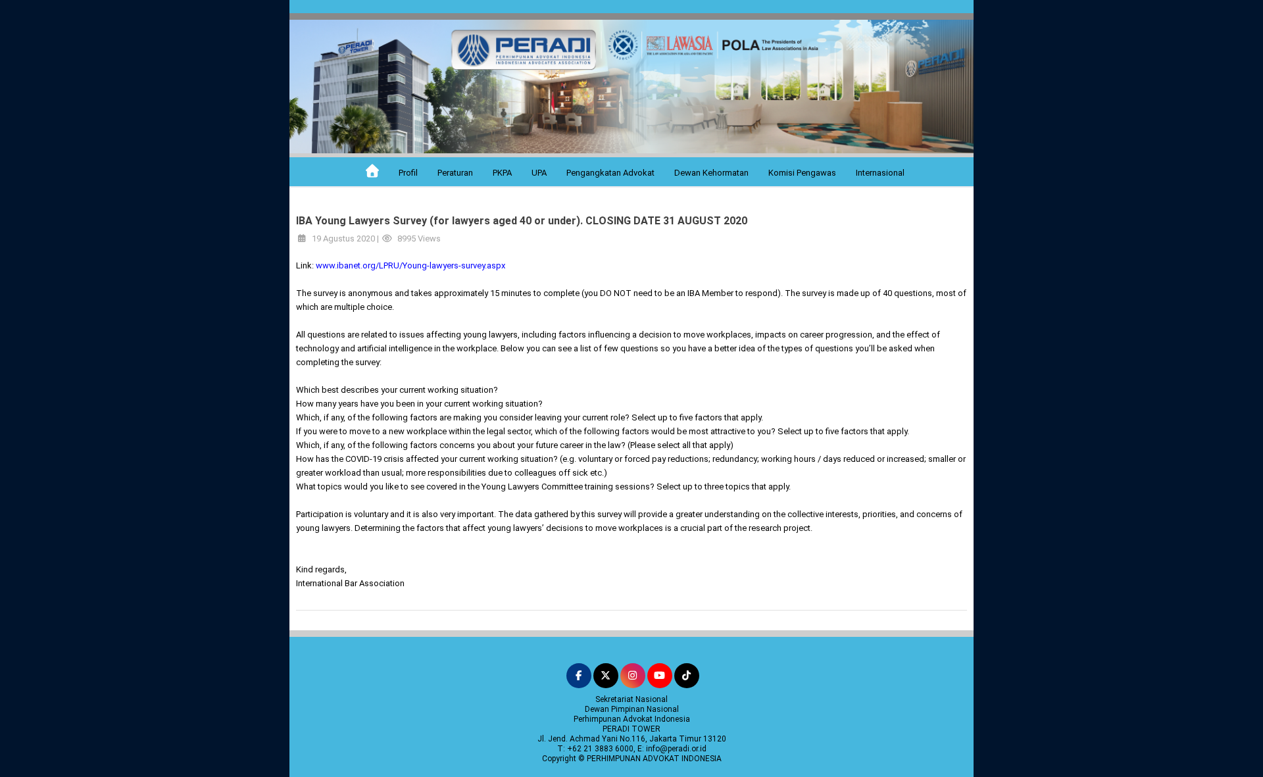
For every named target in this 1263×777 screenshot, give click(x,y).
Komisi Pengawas (802, 173)
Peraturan (455, 173)
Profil (408, 173)
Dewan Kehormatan (711, 173)
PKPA (502, 173)
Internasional (880, 173)
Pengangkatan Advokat (610, 173)
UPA (539, 173)
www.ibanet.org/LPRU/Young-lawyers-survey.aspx (410, 265)
